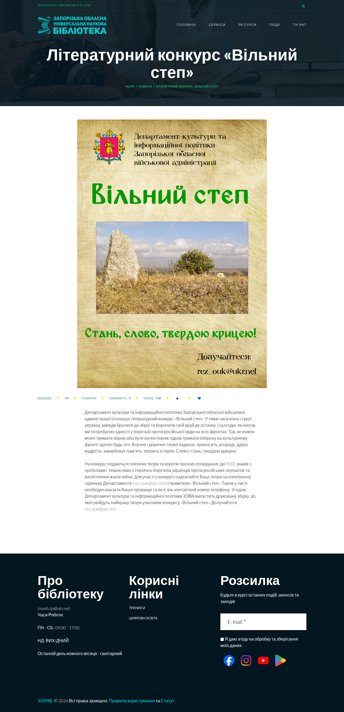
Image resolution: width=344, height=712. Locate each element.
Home (130, 86)
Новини (145, 86)
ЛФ (66, 398)
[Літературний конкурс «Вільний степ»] (172, 254)
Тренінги (137, 608)
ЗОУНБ (45, 700)
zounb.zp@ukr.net (54, 608)
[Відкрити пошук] (304, 6)
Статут (167, 700)
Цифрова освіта (143, 618)
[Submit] (302, 622)
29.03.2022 (45, 398)
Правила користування (132, 700)
